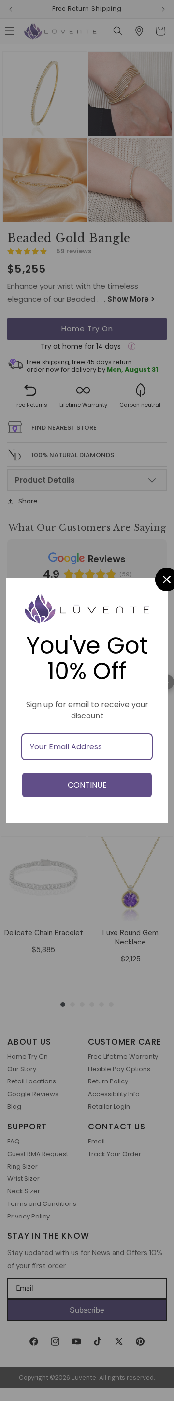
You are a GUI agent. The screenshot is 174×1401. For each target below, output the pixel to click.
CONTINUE (87, 785)
